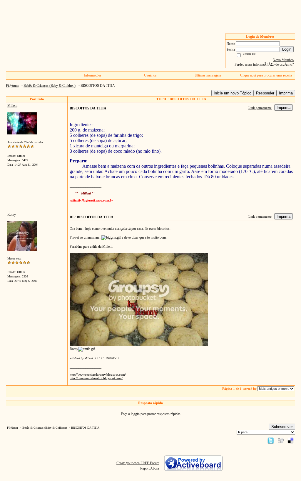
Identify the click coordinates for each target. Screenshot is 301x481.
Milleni (12, 106)
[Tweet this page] (270, 440)
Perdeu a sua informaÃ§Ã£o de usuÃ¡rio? (264, 64)
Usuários (150, 75)
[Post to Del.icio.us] (290, 440)
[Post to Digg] (280, 440)
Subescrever (282, 427)
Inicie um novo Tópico (232, 93)
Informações (92, 75)
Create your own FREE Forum (137, 463)
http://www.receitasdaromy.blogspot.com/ (98, 374)
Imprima (286, 93)
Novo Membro (283, 60)
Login (286, 49)
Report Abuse (149, 468)
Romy (11, 214)
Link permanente (260, 107)
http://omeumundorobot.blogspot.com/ (96, 378)
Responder (265, 93)
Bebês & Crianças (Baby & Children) (50, 86)
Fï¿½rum (12, 86)
